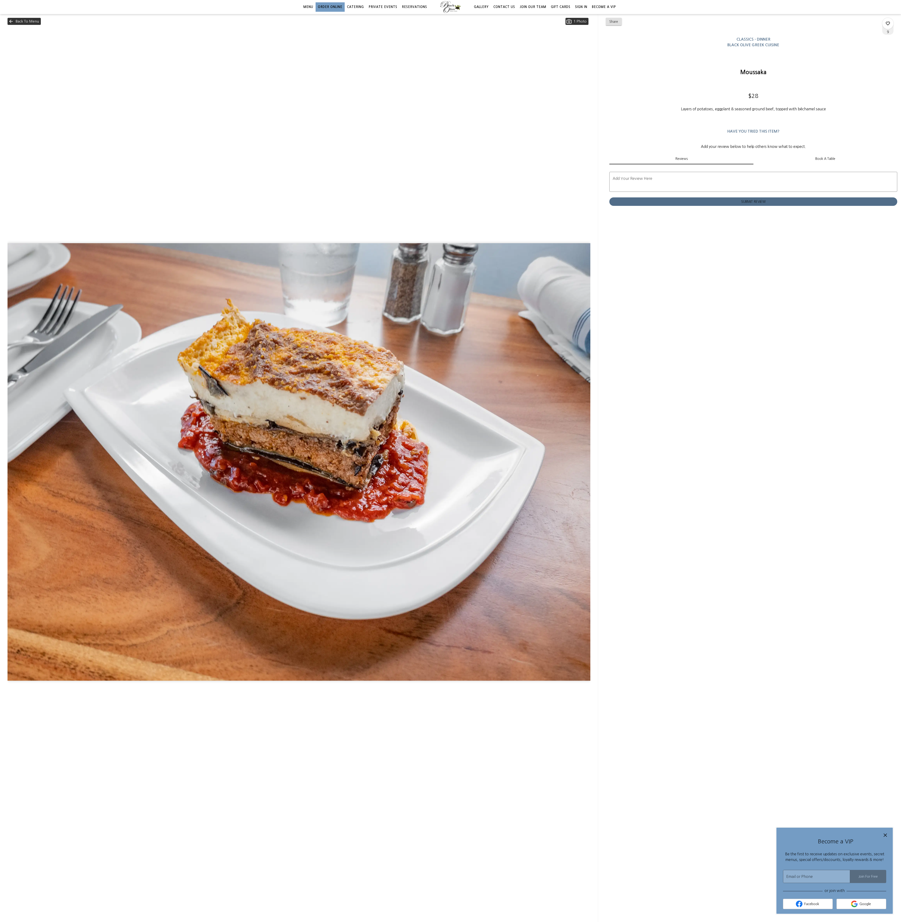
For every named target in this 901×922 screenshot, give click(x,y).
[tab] (681, 158)
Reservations (414, 6)
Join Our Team (533, 6)
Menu (308, 6)
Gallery (481, 6)
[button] (24, 21)
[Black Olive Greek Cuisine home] (450, 7)
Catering (355, 6)
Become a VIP (604, 6)
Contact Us (504, 6)
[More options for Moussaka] (887, 23)
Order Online (330, 6)
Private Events (383, 6)
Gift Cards (560, 6)
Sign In (581, 6)
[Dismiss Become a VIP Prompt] (885, 835)
